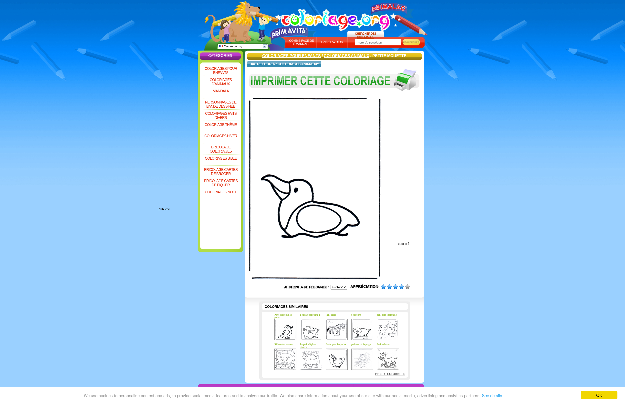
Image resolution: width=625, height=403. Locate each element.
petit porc (356, 314)
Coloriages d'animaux (221, 82)
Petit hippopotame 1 (310, 314)
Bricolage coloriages (221, 149)
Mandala (221, 91)
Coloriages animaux (346, 56)
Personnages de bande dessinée (220, 104)
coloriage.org (336, 18)
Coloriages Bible (221, 158)
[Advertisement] (178, 134)
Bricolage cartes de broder (221, 171)
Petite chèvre (383, 344)
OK (599, 395)
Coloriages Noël (221, 192)
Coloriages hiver (220, 136)
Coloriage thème (221, 125)
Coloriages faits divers (221, 115)
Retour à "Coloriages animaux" (288, 64)
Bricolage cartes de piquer (221, 183)
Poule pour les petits (336, 344)
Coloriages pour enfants (221, 70)
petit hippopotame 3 (387, 314)
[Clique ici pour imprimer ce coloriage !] (334, 94)
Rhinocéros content (283, 344)
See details (492, 395)
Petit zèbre (331, 314)
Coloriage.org (232, 46)
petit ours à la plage (361, 344)
